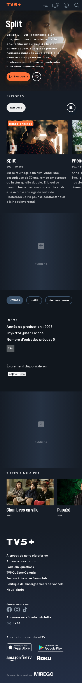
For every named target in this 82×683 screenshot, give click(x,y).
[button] (45, 5)
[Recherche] (77, 5)
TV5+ (16, 623)
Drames (15, 300)
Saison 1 (16, 107)
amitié (34, 300)
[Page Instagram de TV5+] (17, 609)
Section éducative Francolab (27, 578)
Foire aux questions (20, 567)
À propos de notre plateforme (27, 555)
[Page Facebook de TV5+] (9, 609)
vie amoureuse (59, 300)
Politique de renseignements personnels (35, 584)
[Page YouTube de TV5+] (25, 609)
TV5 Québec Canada (21, 572)
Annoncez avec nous (21, 561)
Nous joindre (16, 589)
